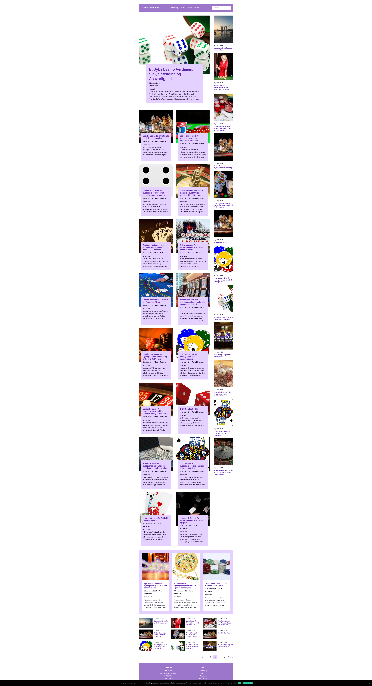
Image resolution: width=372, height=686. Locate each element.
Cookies (189, 8)
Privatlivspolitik (248, 683)
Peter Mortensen (161, 141)
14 (229, 657)
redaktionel (146, 145)
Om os (182, 8)
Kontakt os (197, 8)
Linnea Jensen (154, 86)
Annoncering (174, 8)
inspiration (152, 89)
